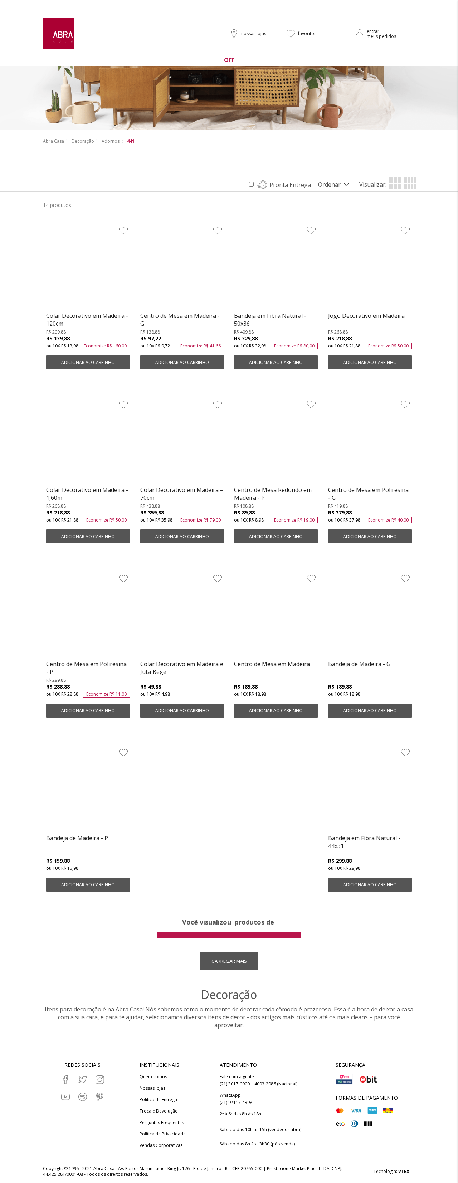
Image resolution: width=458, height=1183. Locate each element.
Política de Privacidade (163, 1134)
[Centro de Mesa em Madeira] (276, 616)
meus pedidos (381, 36)
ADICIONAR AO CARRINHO (88, 362)
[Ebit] (368, 1079)
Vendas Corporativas (161, 1145)
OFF (229, 60)
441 (131, 141)
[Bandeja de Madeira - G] (370, 616)
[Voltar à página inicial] (58, 33)
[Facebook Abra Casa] (65, 1079)
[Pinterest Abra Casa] (100, 1097)
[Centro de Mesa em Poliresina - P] (88, 616)
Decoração (83, 141)
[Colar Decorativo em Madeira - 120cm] (88, 268)
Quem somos (153, 1077)
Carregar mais (229, 961)
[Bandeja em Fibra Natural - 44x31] (370, 790)
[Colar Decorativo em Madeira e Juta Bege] (182, 616)
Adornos (111, 141)
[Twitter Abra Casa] (82, 1079)
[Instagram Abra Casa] (100, 1079)
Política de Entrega (158, 1100)
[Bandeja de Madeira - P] (88, 790)
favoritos (307, 33)
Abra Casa (53, 141)
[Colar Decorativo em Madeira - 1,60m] (88, 442)
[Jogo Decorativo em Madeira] (370, 268)
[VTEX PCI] (344, 1079)
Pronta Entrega (290, 185)
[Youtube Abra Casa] (65, 1097)
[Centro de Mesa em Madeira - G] (182, 268)
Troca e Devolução (159, 1111)
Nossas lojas (152, 1088)
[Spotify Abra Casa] (82, 1097)
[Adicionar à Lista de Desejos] (123, 230)
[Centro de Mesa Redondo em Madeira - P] (276, 442)
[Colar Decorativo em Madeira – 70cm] (182, 442)
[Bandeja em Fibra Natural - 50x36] (276, 268)
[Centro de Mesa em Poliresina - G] (370, 442)
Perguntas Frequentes (162, 1122)
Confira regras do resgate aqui (279, 6)
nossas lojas (253, 33)
